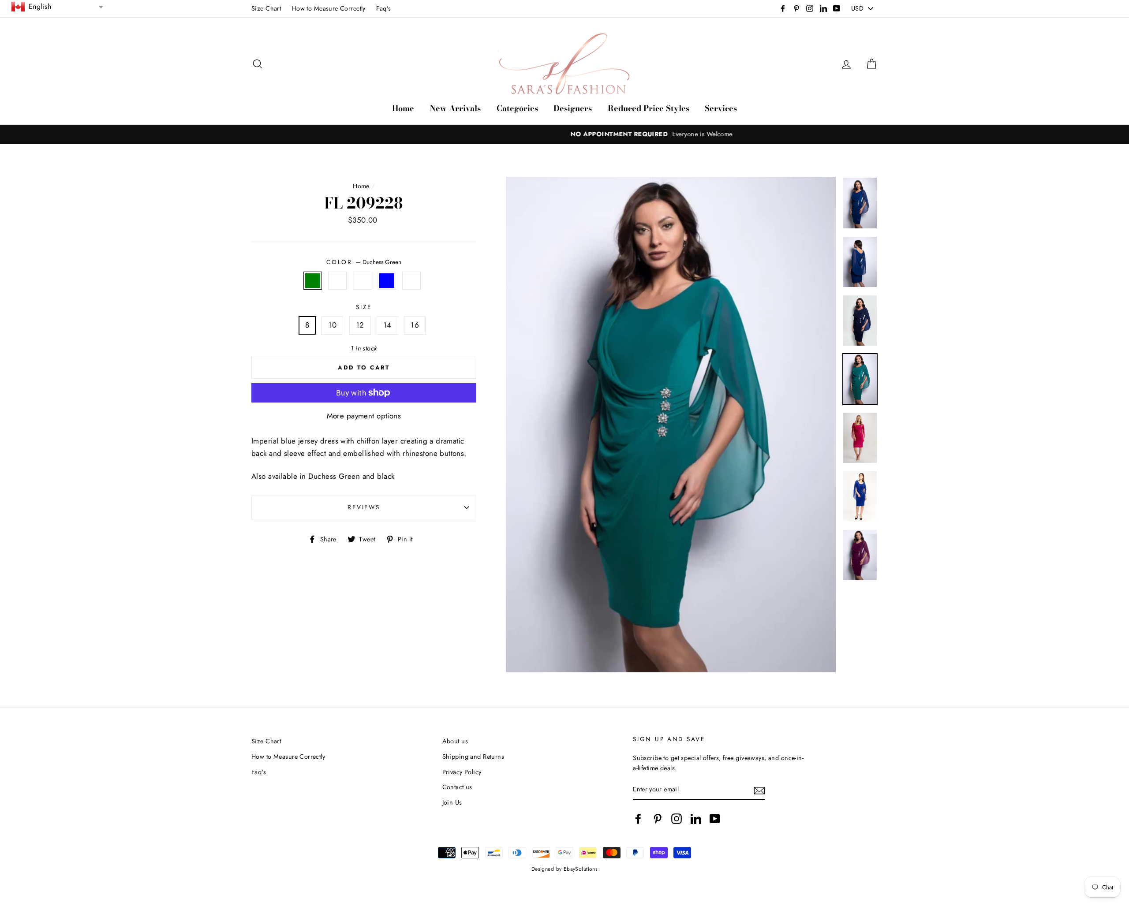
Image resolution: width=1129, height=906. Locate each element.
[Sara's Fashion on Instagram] (676, 818)
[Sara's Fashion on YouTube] (715, 818)
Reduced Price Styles (648, 108)
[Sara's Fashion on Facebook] (638, 818)
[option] (564, 134)
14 (387, 325)
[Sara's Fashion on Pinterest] (657, 818)
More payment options (364, 415)
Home (403, 108)
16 (415, 325)
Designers (572, 108)
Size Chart (266, 8)
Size (363, 306)
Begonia (411, 281)
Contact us (457, 787)
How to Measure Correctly (329, 8)
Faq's (383, 8)
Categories (517, 108)
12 (360, 325)
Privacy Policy (462, 772)
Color (363, 261)
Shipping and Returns (473, 756)
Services (721, 108)
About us (455, 741)
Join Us (452, 802)
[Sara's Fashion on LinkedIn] (696, 818)
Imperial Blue (387, 281)
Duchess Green (312, 281)
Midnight (337, 281)
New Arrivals (455, 108)
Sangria (362, 281)
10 (332, 325)
